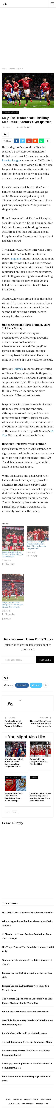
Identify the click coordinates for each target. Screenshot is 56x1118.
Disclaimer (46, 1100)
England (16, 258)
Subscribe (45, 659)
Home (7, 1100)
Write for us (27, 1104)
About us (17, 1100)
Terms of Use (42, 1104)
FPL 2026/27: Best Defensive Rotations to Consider (27, 912)
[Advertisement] (28, 37)
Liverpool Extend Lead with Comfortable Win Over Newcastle (40, 723)
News (8, 743)
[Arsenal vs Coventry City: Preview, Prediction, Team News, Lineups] (15, 783)
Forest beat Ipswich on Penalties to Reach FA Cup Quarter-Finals (12, 554)
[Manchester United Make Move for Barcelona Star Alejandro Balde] (15, 749)
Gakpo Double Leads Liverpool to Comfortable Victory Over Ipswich (12, 604)
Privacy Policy (31, 1100)
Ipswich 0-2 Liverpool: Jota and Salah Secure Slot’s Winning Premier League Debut (36, 545)
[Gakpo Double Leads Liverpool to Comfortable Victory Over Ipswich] (13, 587)
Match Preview (13, 777)
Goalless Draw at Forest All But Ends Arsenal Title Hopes (14, 723)
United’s (18, 368)
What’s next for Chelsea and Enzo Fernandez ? (25, 1011)
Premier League (10, 112)
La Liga (34, 777)
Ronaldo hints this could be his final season (24, 1033)
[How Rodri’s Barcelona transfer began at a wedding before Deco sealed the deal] (40, 783)
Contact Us (13, 1104)
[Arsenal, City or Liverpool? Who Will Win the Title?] (40, 749)
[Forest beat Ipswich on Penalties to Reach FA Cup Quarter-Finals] (13, 538)
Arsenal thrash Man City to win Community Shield (27, 1042)
